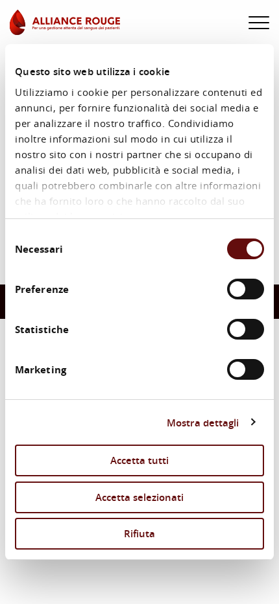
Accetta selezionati (139, 497)
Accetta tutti (139, 460)
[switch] (245, 289)
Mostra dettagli (203, 422)
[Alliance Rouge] (65, 22)
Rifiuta (139, 533)
